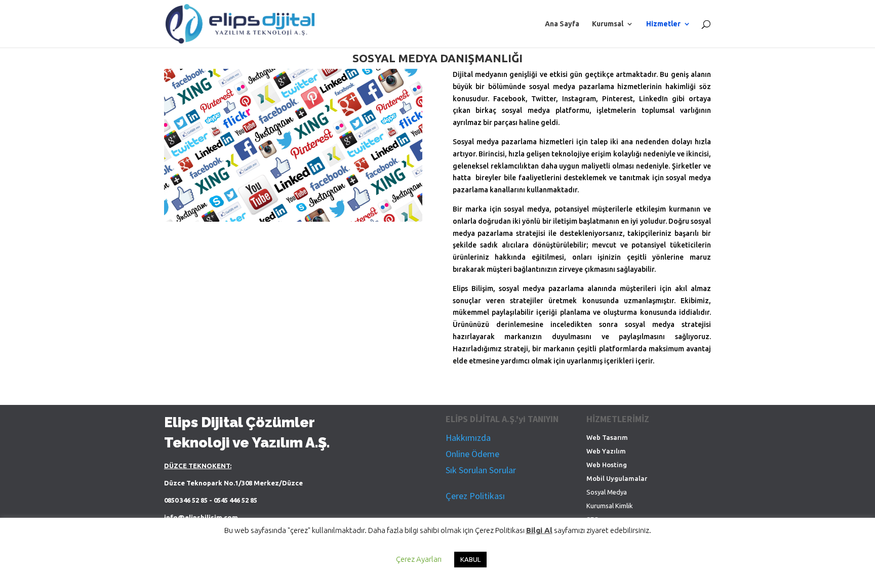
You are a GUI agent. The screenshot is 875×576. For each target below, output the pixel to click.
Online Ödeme (472, 454)
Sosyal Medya (606, 492)
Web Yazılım (606, 451)
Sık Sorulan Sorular (481, 470)
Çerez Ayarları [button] (419, 569)
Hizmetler (663, 24)
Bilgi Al (539, 540)
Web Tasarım (607, 437)
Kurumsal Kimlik (609, 505)
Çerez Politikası (475, 496)
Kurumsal (607, 24)
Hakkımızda (468, 437)
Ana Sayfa (562, 24)
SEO (592, 519)
